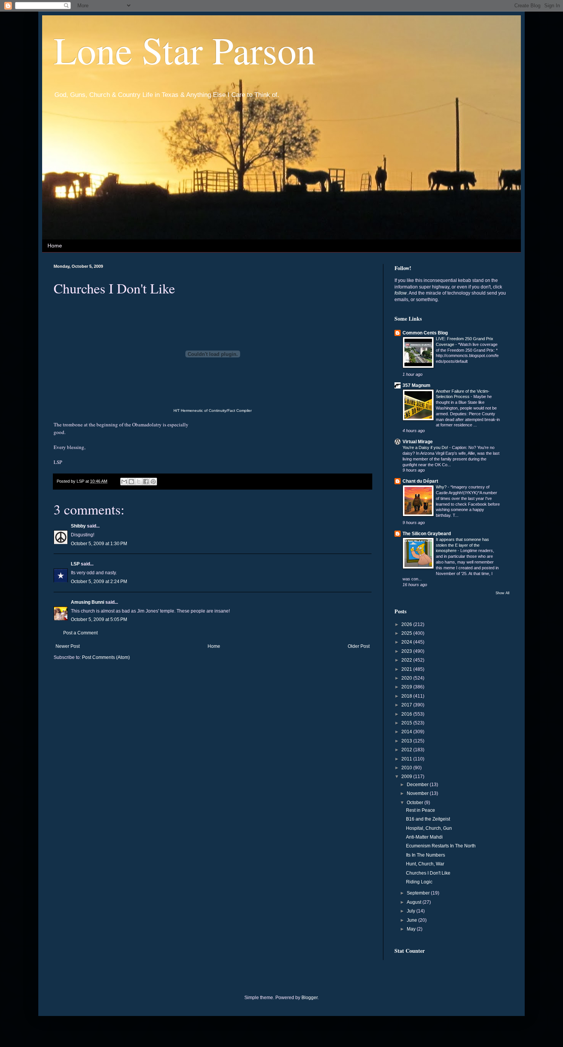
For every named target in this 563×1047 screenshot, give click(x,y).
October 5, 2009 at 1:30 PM (99, 543)
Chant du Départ (420, 481)
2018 (407, 696)
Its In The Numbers (425, 855)
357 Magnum (416, 385)
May (412, 929)
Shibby (78, 526)
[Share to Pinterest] (153, 481)
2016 (407, 714)
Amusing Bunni (87, 602)
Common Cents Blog (425, 333)
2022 (407, 660)
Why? (442, 487)
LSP (75, 564)
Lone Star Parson (185, 49)
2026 (407, 624)
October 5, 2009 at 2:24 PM (99, 581)
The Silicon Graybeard (427, 533)
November (418, 793)
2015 (407, 723)
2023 (407, 651)
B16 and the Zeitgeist (428, 819)
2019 (407, 687)
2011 (407, 759)
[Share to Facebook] (146, 481)
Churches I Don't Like (428, 873)
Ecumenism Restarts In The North (441, 846)
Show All (502, 593)
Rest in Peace (420, 810)
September (419, 893)
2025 (407, 633)
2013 (407, 741)
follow (400, 293)
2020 (407, 678)
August (414, 902)
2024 (407, 642)
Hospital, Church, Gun (429, 828)
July (411, 911)
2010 (407, 767)
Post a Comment (80, 633)
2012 (407, 749)
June (412, 920)
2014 (407, 731)
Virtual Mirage (418, 441)
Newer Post (68, 646)
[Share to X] (138, 481)
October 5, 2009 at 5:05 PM (99, 619)
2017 (407, 705)
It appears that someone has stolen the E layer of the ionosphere (462, 545)
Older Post (359, 646)
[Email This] (124, 481)
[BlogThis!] (131, 481)
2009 (407, 776)
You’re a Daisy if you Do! (426, 447)
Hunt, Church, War (425, 864)
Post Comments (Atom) (106, 657)
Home (54, 245)
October (415, 802)
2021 (407, 669)
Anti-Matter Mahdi (424, 837)
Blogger (309, 997)
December (418, 784)
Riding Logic (419, 882)
